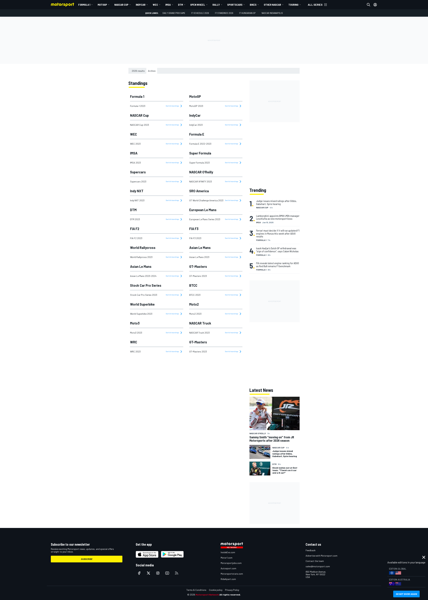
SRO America (199, 191)
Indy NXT (136, 191)
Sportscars (234, 4)
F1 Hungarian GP (247, 13)
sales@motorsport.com (318, 566)
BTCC (193, 285)
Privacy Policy (232, 589)
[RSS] (176, 573)
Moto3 (135, 323)
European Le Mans (203, 210)
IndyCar (140, 4)
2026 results (138, 70)
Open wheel (197, 4)
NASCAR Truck (200, 323)
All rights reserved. (230, 594)
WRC (133, 342)
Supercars (138, 172)
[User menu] (375, 4)
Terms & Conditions (196, 589)
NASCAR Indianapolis (272, 13)
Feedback (310, 550)
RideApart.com (228, 579)
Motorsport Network (207, 594)
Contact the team (315, 561)
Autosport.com (228, 568)
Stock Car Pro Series (145, 285)
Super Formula (200, 153)
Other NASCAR (272, 4)
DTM (180, 4)
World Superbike (142, 304)
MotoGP (102, 4)
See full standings (172, 106)
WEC (155, 4)
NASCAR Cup (121, 4)
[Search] (368, 4)
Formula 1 (84, 4)
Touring (293, 4)
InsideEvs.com (228, 552)
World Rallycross (142, 248)
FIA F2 (134, 229)
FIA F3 (193, 229)
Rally (216, 4)
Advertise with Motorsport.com (321, 555)
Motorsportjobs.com (231, 563)
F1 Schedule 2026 (200, 13)
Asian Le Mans (200, 248)
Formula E (196, 134)
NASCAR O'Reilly (201, 172)
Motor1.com (226, 557)
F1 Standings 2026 (224, 13)
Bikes (253, 4)
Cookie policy (215, 589)
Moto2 (194, 304)
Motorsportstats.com (232, 573)
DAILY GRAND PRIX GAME (174, 13)
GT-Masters (198, 266)
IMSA (168, 4)
